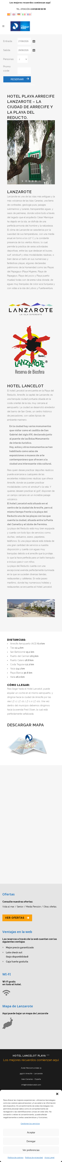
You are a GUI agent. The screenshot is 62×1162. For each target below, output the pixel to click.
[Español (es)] (9, 14)
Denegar (31, 1141)
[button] (57, 1093)
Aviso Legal (49, 1157)
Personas (8, 59)
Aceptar (31, 1132)
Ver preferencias (31, 1150)
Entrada (7, 41)
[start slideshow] (23, 181)
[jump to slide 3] (32, 181)
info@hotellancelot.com (31, 1085)
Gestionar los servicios (30, 1123)
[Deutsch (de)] (19, 14)
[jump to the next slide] (49, 152)
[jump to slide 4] (35, 181)
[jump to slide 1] (26, 181)
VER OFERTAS (14, 917)
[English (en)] (14, 14)
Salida (6, 50)
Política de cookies (15, 1157)
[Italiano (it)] (24, 14)
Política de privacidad (34, 1157)
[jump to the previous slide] (12, 152)
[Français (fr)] (29, 14)
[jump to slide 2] (29, 181)
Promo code (7, 68)
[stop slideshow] (39, 181)
